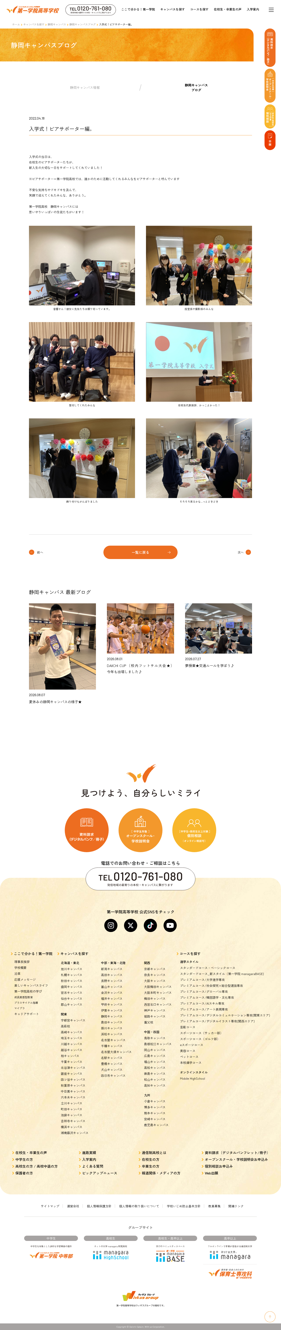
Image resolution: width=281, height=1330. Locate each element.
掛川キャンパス (111, 1028)
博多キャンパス (155, 1107)
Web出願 (211, 1173)
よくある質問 (92, 1166)
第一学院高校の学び (28, 991)
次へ (241, 552)
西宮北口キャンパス (158, 1004)
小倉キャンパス (155, 1101)
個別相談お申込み (219, 1166)
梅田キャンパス (155, 998)
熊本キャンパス (155, 1113)
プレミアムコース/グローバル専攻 (204, 991)
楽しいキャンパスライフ (31, 985)
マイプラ (19, 1008)
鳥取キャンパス (155, 1038)
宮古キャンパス (71, 992)
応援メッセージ (25, 979)
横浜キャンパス (71, 1127)
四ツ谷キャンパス (73, 1079)
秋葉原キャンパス (73, 1085)
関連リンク (236, 1206)
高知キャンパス (155, 1085)
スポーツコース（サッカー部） (201, 1033)
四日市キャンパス (113, 1075)
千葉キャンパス (71, 1061)
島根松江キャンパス (158, 1044)
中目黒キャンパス (73, 1091)
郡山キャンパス (71, 1004)
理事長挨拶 (22, 961)
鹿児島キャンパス (156, 1125)
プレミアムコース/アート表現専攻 (204, 1009)
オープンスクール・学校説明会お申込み (236, 1159)
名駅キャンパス (111, 1058)
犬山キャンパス (111, 1069)
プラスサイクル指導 (26, 1002)
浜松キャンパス (111, 1034)
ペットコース (189, 1056)
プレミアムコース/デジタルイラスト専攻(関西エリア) (217, 1021)
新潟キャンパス (111, 969)
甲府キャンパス (111, 1004)
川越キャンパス (71, 1044)
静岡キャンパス (57, 24)
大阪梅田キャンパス (158, 986)
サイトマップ (50, 1206)
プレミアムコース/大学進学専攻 (202, 979)
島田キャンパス (111, 1022)
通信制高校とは (154, 1152)
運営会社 (73, 1206)
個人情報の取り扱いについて (139, 1206)
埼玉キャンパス (71, 1038)
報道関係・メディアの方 (161, 1173)
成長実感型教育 (23, 997)
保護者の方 (24, 1173)
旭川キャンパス (71, 969)
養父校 (148, 1022)
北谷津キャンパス (73, 1067)
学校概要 (20, 967)
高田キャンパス (111, 975)
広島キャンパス (155, 1056)
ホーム (16, 24)
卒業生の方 (150, 1166)
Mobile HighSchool (192, 1078)
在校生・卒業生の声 (227, 9)
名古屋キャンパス (113, 1040)
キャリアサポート (26, 1014)
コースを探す (199, 9)
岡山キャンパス (155, 1050)
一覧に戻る (140, 552)
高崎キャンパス (71, 1032)
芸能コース (187, 1027)
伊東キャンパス (111, 1010)
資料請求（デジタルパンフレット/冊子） (237, 1152)
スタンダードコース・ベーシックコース (207, 968)
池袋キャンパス (71, 1115)
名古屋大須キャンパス (116, 1052)
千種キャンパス (111, 1046)
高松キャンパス (155, 1067)
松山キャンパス (155, 1079)
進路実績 (89, 1152)
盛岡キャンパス (71, 986)
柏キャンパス (70, 1056)
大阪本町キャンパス (158, 992)
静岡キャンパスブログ (82, 24)
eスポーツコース (191, 1045)
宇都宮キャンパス (73, 1020)
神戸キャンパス (155, 1010)
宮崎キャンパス (155, 1119)
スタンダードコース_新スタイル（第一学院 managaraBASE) (222, 974)
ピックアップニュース (99, 1173)
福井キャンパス (111, 998)
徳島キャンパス (155, 1073)
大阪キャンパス (155, 981)
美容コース (187, 1051)
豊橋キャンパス (111, 1063)
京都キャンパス (155, 969)
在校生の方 (150, 1159)
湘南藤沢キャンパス (74, 1133)
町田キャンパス (71, 1109)
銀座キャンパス (71, 1073)
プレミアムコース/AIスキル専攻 (202, 1003)
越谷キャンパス (71, 1050)
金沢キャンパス (111, 992)
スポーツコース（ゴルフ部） (200, 1039)
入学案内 (253, 9)
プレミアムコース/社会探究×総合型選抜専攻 (211, 985)
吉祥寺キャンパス (73, 1121)
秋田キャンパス (71, 981)
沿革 (17, 973)
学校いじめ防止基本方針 (184, 1206)
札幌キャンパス (71, 975)
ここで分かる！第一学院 (138, 9)
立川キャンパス (71, 1103)
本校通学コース (191, 1062)
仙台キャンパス (71, 998)
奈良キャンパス (155, 975)
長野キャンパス (111, 981)
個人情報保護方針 (99, 1206)
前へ (40, 552)
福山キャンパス (155, 1061)
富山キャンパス (111, 986)
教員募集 (214, 1206)
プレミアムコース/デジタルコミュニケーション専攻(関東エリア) (225, 1015)
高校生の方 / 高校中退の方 (36, 1166)
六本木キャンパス (73, 1097)
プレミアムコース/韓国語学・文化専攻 (207, 997)
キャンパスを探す (172, 9)
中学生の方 (24, 1159)
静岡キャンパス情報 (85, 87)
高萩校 (65, 1026)
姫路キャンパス (155, 1016)
